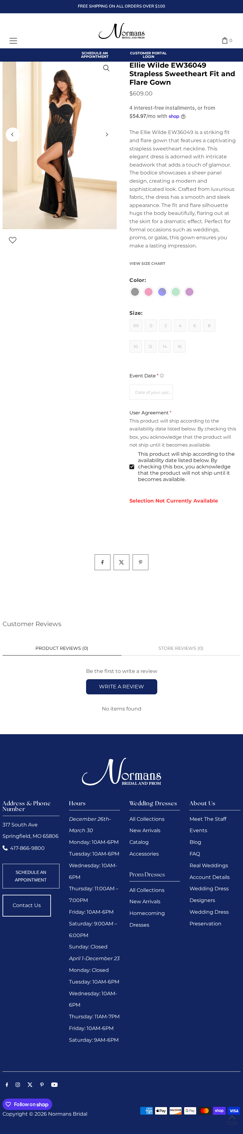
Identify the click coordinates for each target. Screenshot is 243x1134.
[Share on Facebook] (102, 562)
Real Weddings (209, 866)
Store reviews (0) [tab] (181, 648)
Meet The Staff (208, 819)
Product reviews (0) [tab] (61, 648)
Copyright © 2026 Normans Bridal (45, 1114)
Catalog (139, 842)
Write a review (121, 687)
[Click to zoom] (106, 68)
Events (198, 830)
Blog (195, 842)
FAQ (195, 854)
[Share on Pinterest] (140, 562)
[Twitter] (30, 1085)
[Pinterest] (42, 1085)
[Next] (106, 134)
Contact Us (27, 905)
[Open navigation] (13, 40)
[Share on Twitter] (121, 562)
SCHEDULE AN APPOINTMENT (31, 876)
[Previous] (13, 134)
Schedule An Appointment (95, 55)
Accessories (144, 854)
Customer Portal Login (148, 55)
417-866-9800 (27, 848)
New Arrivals (144, 830)
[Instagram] (18, 1085)
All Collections (147, 819)
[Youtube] (54, 1085)
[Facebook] (7, 1085)
